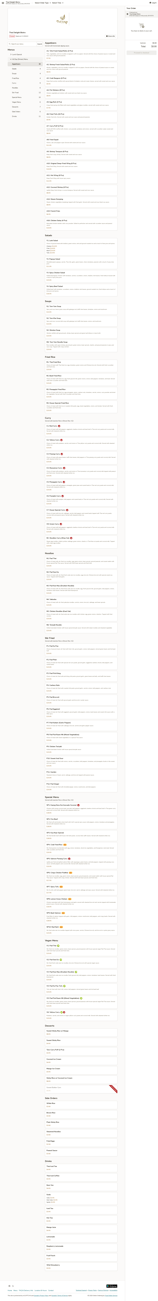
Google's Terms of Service (59, 1296)
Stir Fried (26, 93)
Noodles (26, 88)
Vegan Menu (26, 102)
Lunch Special (17, 54)
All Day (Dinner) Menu (20, 59)
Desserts (26, 107)
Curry (26, 83)
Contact (51, 1290)
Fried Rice (26, 78)
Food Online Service (111, 1296)
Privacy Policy (92, 1290)
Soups (26, 74)
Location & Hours (41, 1290)
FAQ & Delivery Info (26, 1290)
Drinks (26, 116)
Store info (111, 36)
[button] (81, 55)
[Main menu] (3, 3)
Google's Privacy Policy (41, 1296)
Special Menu (26, 97)
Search (39, 44)
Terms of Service (103, 1290)
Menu (15, 1290)
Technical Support (81, 1290)
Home (10, 1290)
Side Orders (26, 112)
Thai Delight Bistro (13, 2)
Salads (26, 69)
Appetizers (26, 64)
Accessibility (113, 1290)
